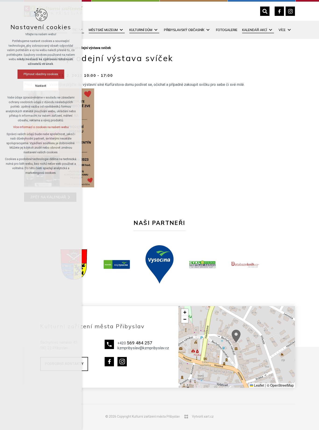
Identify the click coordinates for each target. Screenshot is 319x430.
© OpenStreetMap (280, 385)
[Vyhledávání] (264, 11)
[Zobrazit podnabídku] (121, 29)
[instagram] (290, 11)
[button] (236, 336)
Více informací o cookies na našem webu (41, 127)
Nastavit (40, 85)
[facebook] (279, 11)
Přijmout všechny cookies (41, 74)
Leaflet (258, 385)
